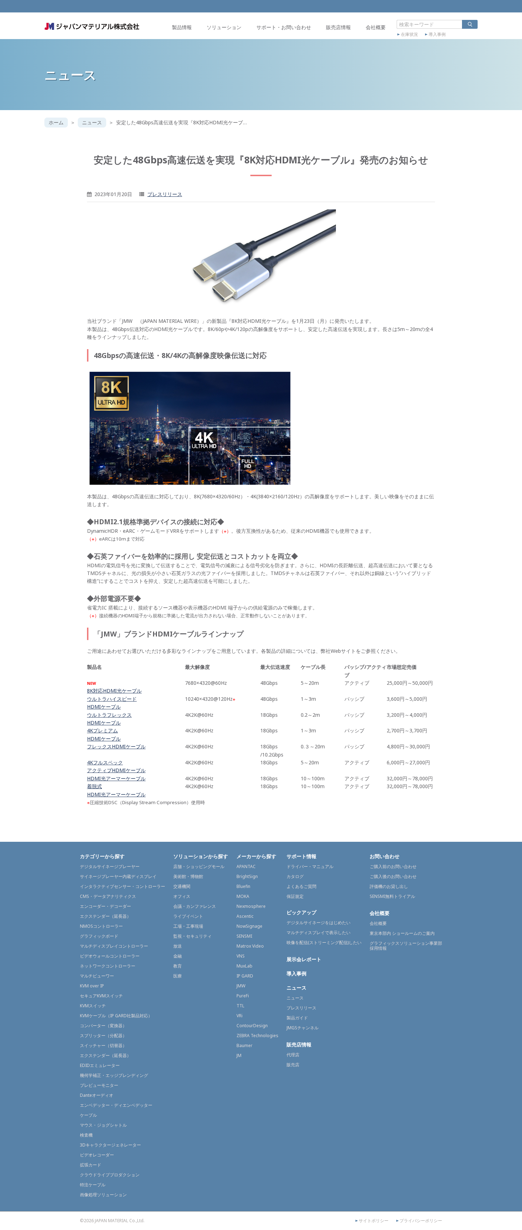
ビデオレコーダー (97, 1155)
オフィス (181, 896)
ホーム (56, 122)
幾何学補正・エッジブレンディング (114, 1075)
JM (238, 1055)
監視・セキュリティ (192, 936)
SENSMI (244, 936)
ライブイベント (188, 916)
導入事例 (437, 34)
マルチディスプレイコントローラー (114, 946)
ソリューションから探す (200, 856)
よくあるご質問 (301, 886)
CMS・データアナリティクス (108, 896)
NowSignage (249, 926)
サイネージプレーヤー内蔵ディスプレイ (118, 876)
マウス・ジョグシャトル (103, 1125)
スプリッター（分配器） (103, 1036)
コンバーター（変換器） (103, 1026)
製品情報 (182, 27)
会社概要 (376, 27)
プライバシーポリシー (420, 1221)
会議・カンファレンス (194, 906)
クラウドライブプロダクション (110, 1175)
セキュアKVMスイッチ (101, 996)
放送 (177, 946)
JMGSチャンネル (303, 1028)
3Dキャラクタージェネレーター (110, 1145)
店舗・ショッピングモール (198, 866)
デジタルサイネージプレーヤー (110, 866)
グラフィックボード (99, 936)
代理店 (293, 1055)
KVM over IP (92, 986)
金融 (177, 956)
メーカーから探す (256, 856)
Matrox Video (250, 946)
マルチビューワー (97, 976)
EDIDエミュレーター (100, 1065)
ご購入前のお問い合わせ (393, 866)
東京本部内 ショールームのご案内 (402, 933)
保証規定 (295, 896)
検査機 (86, 1135)
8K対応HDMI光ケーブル (114, 690)
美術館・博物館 (188, 876)
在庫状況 (409, 34)
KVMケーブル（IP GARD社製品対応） (116, 1016)
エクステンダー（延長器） (105, 916)
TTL (240, 1006)
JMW (240, 986)
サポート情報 (301, 856)
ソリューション (224, 27)
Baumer (244, 1045)
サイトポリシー (373, 1221)
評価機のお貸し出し (389, 886)
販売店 (293, 1065)
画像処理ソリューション (103, 1195)
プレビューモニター (99, 1085)
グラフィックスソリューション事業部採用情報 (406, 945)
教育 (177, 966)
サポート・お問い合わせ (283, 27)
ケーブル (88, 1115)
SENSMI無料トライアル (392, 896)
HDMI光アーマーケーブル (116, 778)
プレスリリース (164, 194)
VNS (240, 956)
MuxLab (244, 966)
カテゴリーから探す (102, 856)
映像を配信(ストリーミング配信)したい (324, 942)
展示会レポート (304, 959)
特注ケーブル (92, 1185)
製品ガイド (297, 1018)
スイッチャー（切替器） (103, 1045)
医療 (177, 976)
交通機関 (181, 886)
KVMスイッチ (93, 1006)
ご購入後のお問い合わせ (393, 876)
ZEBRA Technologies (257, 1036)
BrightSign (247, 876)
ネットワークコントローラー (107, 966)
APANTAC (246, 866)
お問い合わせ (384, 856)
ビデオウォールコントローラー (110, 956)
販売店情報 (338, 27)
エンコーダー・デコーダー (105, 906)
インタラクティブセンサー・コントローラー (122, 886)
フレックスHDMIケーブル (116, 746)
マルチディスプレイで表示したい (318, 933)
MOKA (242, 896)
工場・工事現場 (188, 926)
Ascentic (245, 916)
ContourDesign (252, 1026)
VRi (239, 1016)
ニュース (92, 122)
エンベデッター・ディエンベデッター (116, 1105)
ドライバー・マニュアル (310, 866)
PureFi (242, 996)
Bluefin (243, 886)
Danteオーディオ (96, 1095)
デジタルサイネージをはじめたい (318, 923)
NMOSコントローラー (101, 926)
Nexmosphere (251, 906)
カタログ (295, 876)
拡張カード (90, 1165)
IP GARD (244, 976)
